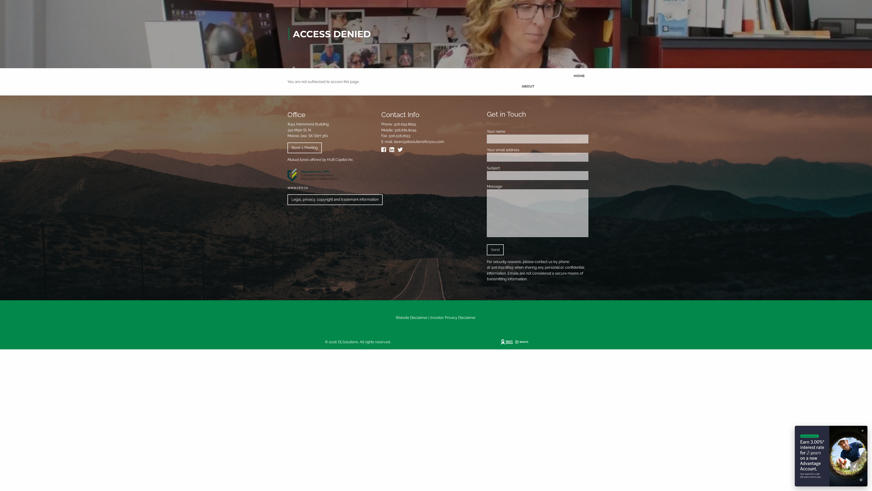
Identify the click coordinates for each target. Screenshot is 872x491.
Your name (513, 131)
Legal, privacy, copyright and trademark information (335, 199)
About (528, 86)
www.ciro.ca (297, 187)
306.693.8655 (405, 124)
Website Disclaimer (412, 318)
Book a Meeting (305, 147)
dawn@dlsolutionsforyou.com (419, 142)
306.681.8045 (405, 130)
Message (512, 186)
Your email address (520, 150)
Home (579, 76)
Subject (511, 168)
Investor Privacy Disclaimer (453, 318)
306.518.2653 (399, 136)
